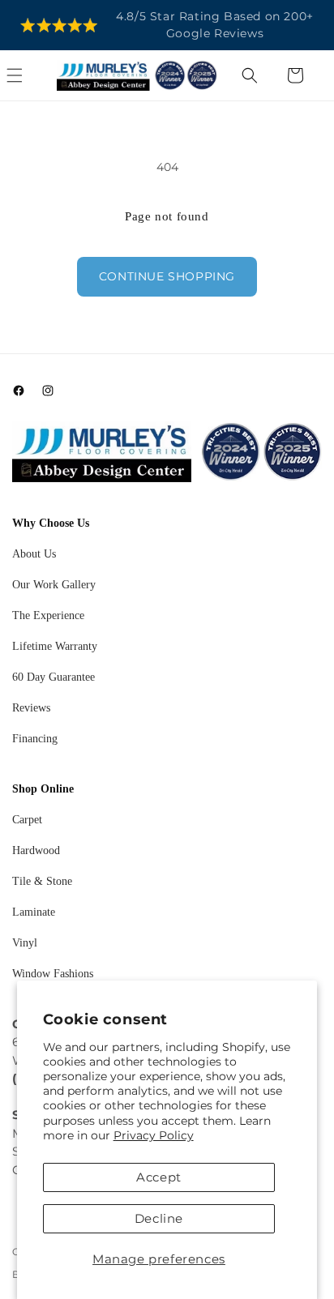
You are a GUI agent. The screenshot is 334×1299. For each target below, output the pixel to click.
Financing (35, 739)
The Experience (48, 615)
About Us (34, 554)
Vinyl (24, 943)
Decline (159, 1218)
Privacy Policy (153, 1135)
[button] (32, 75)
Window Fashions (52, 974)
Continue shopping (167, 276)
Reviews (31, 708)
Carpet (27, 820)
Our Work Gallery (54, 585)
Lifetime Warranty (54, 646)
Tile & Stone (42, 881)
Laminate (33, 912)
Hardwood (36, 850)
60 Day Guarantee (53, 677)
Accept (159, 1177)
